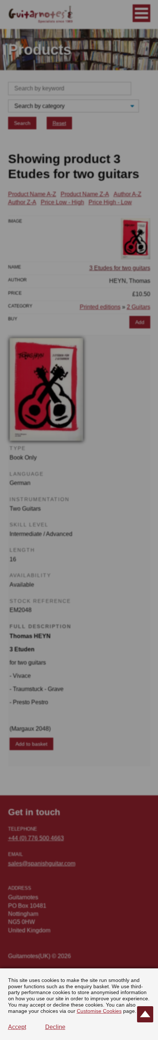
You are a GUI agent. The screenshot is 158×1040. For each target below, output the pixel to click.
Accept (17, 1027)
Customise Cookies (99, 1011)
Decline (55, 1027)
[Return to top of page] (145, 1014)
